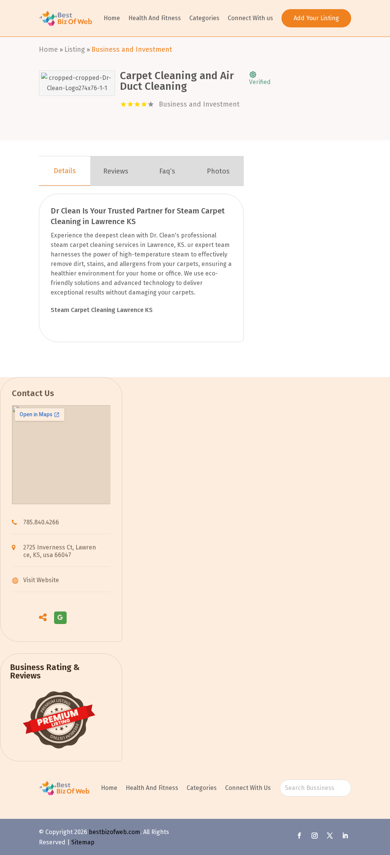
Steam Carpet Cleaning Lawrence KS (102, 310)
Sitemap (82, 842)
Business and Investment (131, 49)
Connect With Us (248, 787)
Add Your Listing (316, 18)
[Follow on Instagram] (314, 836)
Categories (204, 18)
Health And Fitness (154, 18)
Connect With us (250, 18)
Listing (74, 49)
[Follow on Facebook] (299, 836)
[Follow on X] (330, 836)
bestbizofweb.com (114, 832)
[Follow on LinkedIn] (345, 836)
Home (112, 18)
